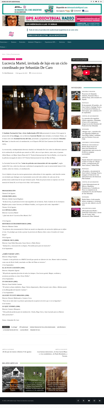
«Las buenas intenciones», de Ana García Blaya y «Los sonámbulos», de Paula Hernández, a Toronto (52, 354)
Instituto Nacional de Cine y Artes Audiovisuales (42, 327)
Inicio (3, 54)
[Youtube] (96, 1)
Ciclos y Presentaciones (13, 54)
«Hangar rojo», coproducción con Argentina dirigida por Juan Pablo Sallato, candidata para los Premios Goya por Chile (91, 135)
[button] (84, 44)
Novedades (85, 129)
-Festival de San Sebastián (56, 380)
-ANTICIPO (85, 157)
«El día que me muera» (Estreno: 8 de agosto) (16, 352)
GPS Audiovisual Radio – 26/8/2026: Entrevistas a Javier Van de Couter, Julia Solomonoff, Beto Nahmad (91, 213)
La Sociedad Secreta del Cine (10, 330)
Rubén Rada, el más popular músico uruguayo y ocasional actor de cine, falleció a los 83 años (91, 202)
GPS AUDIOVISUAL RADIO (89, 208)
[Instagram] (98, 1)
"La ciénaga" (14, 327)
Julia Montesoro (8, 73)
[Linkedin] (101, 1)
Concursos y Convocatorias (90, 142)
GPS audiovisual (23, 327)
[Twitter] (93, 1)
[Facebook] (91, 1)
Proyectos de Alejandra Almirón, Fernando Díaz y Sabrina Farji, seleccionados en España (13, 387)
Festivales (34, 380)
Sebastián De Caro (35, 330)
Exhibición (19, 59)
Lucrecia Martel (24, 330)
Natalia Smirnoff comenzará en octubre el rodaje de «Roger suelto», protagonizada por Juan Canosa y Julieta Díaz (92, 162)
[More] (52, 340)
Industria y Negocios (12, 382)
